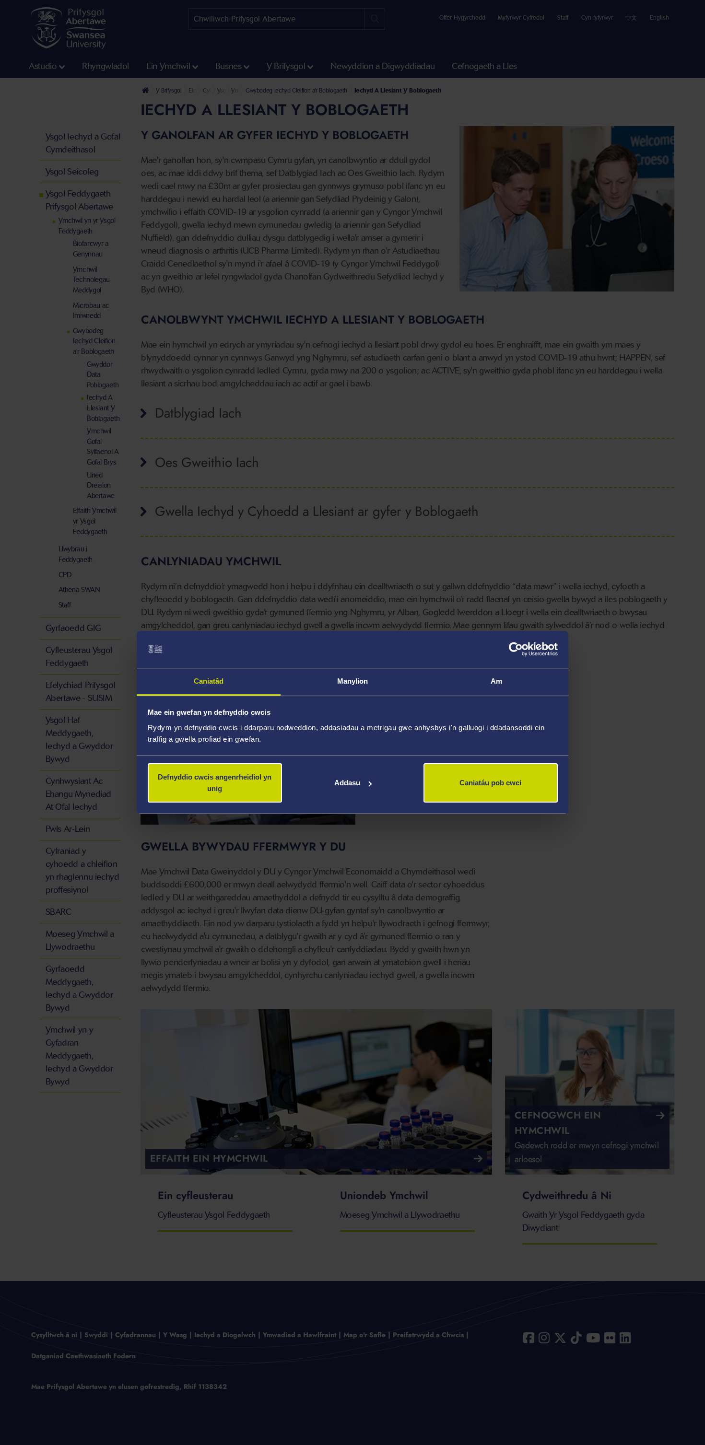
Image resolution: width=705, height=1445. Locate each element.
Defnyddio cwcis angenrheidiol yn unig (214, 782)
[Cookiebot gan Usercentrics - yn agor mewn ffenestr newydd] (516, 649)
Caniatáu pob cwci (490, 783)
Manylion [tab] (352, 681)
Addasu (347, 783)
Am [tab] (496, 681)
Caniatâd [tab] (209, 681)
